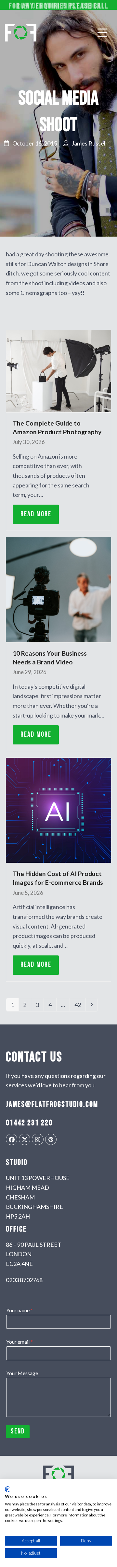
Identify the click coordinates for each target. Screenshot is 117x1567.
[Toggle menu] (102, 32)
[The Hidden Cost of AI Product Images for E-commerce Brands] (58, 809)
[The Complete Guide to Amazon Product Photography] (58, 370)
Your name (19, 1310)
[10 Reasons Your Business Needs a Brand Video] (58, 589)
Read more (35, 514)
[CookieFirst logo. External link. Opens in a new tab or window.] (7, 1489)
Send (18, 1431)
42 (79, 1004)
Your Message (22, 1373)
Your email (19, 1342)
